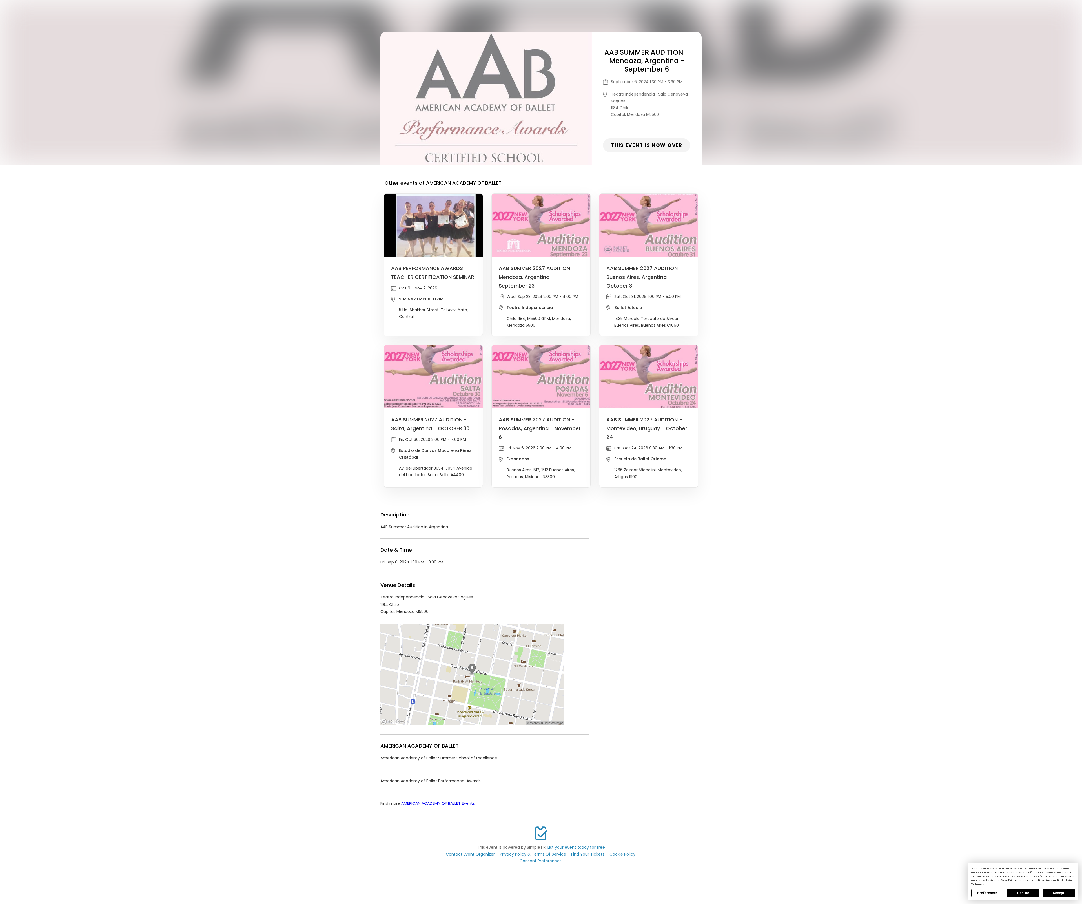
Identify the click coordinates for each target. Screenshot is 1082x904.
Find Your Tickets (587, 854)
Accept (1059, 893)
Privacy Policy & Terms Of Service (533, 854)
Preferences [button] (978, 884)
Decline (1023, 893)
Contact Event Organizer (470, 854)
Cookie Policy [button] (1007, 880)
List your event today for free (576, 847)
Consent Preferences (541, 861)
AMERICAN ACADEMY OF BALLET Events (438, 803)
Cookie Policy (622, 854)
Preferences (987, 893)
